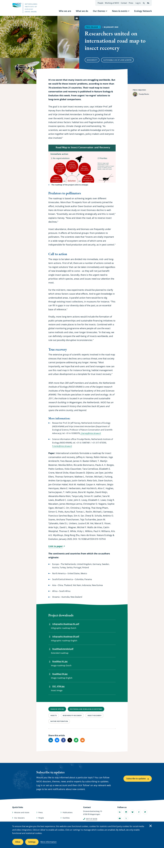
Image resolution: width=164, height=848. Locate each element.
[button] (81, 164)
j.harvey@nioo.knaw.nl (91, 433)
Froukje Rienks (144, 94)
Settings (32, 842)
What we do (82, 11)
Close (150, 825)
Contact (124, 3)
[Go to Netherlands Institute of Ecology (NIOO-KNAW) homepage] (16, 5)
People (100, 3)
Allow (17, 842)
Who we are (65, 11)
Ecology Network (143, 11)
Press (131, 3)
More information (48, 842)
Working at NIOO (112, 3)
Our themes (99, 11)
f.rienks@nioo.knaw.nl (62, 446)
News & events (119, 11)
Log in (138, 3)
